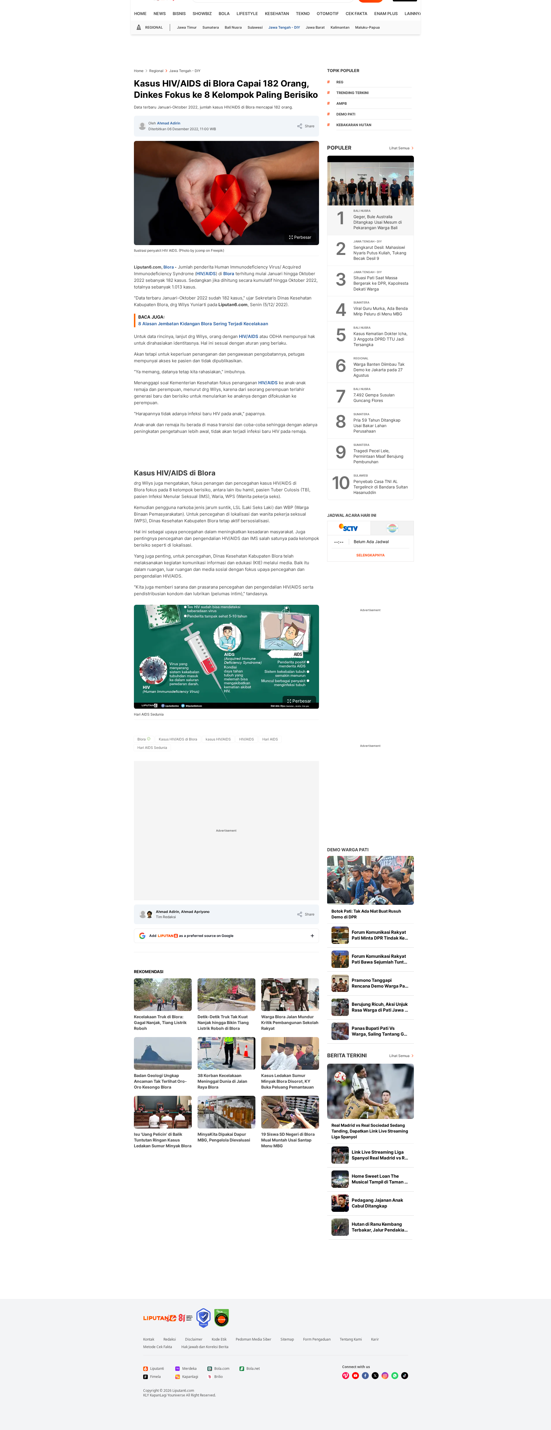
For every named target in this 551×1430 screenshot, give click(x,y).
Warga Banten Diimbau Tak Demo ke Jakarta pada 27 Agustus (379, 370)
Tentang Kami (351, 1339)
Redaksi (169, 1339)
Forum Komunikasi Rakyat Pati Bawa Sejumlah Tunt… (379, 959)
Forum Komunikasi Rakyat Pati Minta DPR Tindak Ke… (380, 935)
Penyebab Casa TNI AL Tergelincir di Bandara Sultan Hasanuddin (380, 487)
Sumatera (210, 27)
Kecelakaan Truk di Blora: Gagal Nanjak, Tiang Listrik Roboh (160, 1022)
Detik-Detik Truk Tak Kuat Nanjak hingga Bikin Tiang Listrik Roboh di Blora (223, 1022)
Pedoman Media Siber (253, 1339)
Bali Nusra (233, 27)
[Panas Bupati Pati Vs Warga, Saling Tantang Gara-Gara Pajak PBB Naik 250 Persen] (340, 1031)
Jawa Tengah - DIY (284, 27)
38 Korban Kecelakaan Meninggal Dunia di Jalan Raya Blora (222, 1081)
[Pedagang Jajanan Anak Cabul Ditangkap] (340, 1203)
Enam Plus (386, 13)
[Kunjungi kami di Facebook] (365, 1375)
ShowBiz (202, 13)
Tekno (303, 13)
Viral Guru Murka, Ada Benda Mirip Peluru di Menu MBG (380, 311)
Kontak (148, 1339)
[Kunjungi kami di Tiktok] (404, 1375)
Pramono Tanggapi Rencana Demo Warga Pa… (380, 983)
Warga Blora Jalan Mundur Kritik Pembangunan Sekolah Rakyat (289, 1022)
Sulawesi (255, 27)
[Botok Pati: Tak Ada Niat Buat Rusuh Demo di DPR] (370, 880)
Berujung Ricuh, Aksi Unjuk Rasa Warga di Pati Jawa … (380, 1007)
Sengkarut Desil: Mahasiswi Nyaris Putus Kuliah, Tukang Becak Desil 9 (379, 253)
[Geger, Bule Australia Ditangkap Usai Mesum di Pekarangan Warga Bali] (370, 180)
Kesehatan (277, 13)
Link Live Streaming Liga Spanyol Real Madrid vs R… (380, 1155)
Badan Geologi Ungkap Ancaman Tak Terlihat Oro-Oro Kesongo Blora (160, 1081)
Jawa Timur (187, 27)
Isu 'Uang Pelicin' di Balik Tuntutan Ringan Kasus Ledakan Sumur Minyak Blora (162, 1140)
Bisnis (179, 13)
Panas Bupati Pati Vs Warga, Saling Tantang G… (379, 1031)
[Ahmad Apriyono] (149, 914)
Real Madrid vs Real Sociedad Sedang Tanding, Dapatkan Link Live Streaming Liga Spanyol (369, 1131)
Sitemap (287, 1339)
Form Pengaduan (317, 1339)
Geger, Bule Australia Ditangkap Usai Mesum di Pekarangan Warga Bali (377, 222)
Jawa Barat (315, 27)
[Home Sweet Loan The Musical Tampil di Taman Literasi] (340, 1179)
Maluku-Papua (367, 27)
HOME (140, 13)
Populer (339, 148)
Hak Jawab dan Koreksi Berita (204, 1347)
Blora (168, 266)
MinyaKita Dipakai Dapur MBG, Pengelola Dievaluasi (224, 1137)
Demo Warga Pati (347, 849)
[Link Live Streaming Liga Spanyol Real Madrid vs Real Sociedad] (340, 1155)
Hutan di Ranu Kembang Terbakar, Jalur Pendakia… (380, 1227)
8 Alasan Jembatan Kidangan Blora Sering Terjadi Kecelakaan (203, 323)
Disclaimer (193, 1339)
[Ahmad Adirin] (142, 126)
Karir (375, 1339)
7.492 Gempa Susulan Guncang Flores (374, 397)
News (160, 13)
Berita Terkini (347, 1055)
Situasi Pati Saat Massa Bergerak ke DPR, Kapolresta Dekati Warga (380, 283)
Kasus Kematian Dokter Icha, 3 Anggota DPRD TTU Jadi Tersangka (380, 339)
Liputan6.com (183, 1390)
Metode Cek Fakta (157, 1347)
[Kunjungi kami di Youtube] (355, 1375)
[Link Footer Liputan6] (168, 1318)
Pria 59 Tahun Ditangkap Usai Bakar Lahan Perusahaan (377, 425)
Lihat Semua (399, 148)
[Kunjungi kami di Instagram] (385, 1375)
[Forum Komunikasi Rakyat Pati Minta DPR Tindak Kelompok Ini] (340, 935)
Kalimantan (340, 27)
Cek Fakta (356, 13)
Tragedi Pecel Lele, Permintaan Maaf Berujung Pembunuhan (378, 456)
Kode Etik (219, 1339)
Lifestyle (247, 13)
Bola (224, 13)
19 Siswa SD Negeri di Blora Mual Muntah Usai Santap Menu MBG (288, 1140)
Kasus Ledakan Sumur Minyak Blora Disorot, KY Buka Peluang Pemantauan (287, 1081)
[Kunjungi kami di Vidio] (345, 1375)
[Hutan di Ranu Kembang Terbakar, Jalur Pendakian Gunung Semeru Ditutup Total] (340, 1227)
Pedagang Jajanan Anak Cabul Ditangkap (377, 1203)
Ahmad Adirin (168, 123)
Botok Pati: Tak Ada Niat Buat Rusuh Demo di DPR (366, 914)
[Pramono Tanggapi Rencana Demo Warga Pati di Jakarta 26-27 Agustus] (340, 983)
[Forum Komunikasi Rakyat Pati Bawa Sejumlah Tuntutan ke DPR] (340, 959)
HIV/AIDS (206, 273)
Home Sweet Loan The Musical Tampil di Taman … (380, 1179)
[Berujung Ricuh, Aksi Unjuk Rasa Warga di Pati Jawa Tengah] (340, 1007)
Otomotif (328, 13)
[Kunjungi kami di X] (375, 1375)
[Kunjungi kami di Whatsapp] (394, 1375)
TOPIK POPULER (343, 70)
